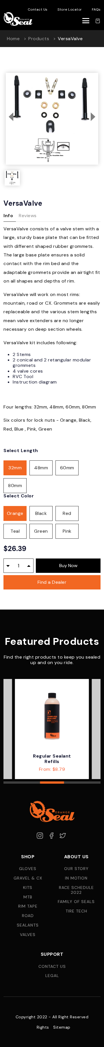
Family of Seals (76, 901)
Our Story (76, 868)
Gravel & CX (28, 878)
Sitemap (61, 1027)
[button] (11, 116)
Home (13, 39)
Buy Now (68, 566)
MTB (27, 897)
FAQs (96, 9)
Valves (28, 934)
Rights (43, 1027)
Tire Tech (76, 911)
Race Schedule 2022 (76, 890)
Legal (52, 975)
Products (38, 39)
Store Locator (69, 9)
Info (8, 216)
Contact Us (38, 9)
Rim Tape (28, 906)
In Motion (76, 878)
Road (28, 915)
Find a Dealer (52, 582)
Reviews (28, 216)
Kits (27, 887)
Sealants (28, 925)
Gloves (27, 868)
